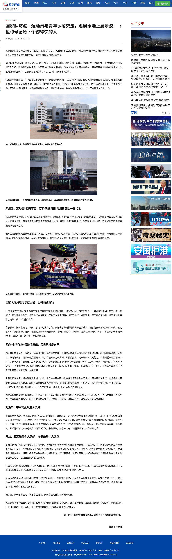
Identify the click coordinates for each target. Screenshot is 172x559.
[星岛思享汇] (151, 129)
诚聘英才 (71, 543)
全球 (62, 3)
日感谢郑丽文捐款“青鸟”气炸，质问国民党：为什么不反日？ (150, 69)
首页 (7, 20)
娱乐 (151, 3)
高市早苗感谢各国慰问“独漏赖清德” (150, 100)
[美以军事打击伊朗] (151, 209)
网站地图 (56, 543)
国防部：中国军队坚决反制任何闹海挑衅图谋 (150, 61)
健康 (89, 3)
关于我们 (42, 543)
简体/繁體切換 (162, 4)
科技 (98, 3)
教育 (142, 3)
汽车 (116, 3)
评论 (124, 3)
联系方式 (85, 543)
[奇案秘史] (151, 241)
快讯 (27, 3)
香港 (45, 3)
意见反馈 (129, 543)
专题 (133, 3)
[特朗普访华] (151, 177)
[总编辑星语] (151, 161)
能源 (107, 3)
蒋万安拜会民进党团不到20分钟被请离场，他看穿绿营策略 (150, 93)
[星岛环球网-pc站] (11, 13)
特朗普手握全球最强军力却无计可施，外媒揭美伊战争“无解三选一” (149, 85)
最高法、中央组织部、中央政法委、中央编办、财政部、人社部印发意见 (150, 77)
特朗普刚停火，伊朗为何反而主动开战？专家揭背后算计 (150, 107)
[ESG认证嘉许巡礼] (151, 273)
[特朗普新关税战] (151, 193)
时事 (36, 3)
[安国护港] (151, 257)
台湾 (53, 3)
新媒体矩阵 (114, 543)
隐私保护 (99, 543)
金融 (71, 3)
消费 (80, 3)
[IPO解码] (151, 225)
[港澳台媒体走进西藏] (151, 145)
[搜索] (170, 3)
